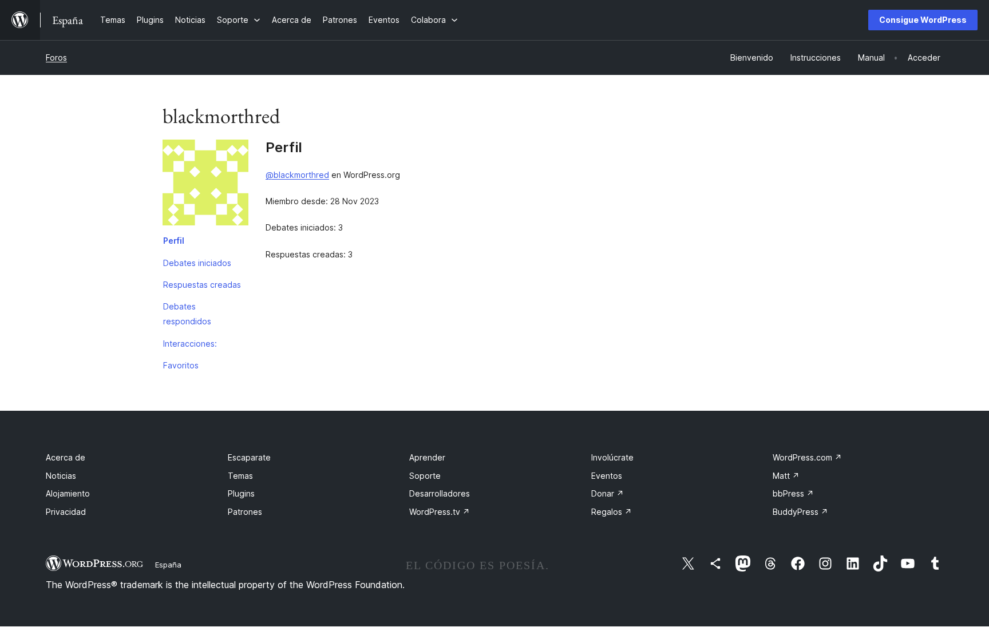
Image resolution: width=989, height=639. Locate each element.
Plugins (241, 493)
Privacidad (66, 512)
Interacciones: (190, 343)
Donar (607, 493)
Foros (56, 57)
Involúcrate (612, 457)
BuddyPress (800, 512)
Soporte (425, 476)
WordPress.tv (439, 512)
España (168, 564)
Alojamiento (68, 493)
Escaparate (249, 457)
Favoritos (181, 365)
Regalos (611, 512)
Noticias (61, 476)
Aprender (427, 457)
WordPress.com (807, 457)
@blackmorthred (297, 175)
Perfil (173, 240)
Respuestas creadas (202, 284)
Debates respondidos (187, 313)
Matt (786, 476)
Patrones (245, 512)
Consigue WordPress (923, 20)
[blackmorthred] (205, 185)
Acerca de (65, 457)
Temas (240, 476)
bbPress (793, 493)
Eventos (606, 476)
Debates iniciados (197, 263)
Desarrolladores (439, 493)
